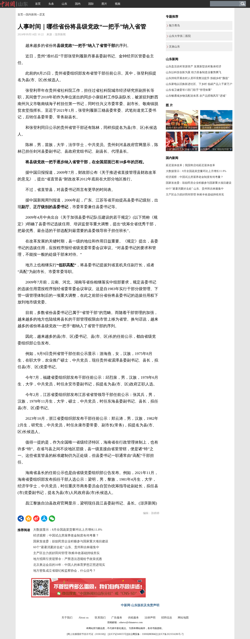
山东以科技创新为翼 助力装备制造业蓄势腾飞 (193, 72)
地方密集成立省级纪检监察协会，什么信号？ (64, 570)
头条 (51, 3)
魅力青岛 (174, 25)
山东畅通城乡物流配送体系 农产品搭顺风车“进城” (196, 95)
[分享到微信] (52, 518)
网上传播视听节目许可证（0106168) (86, 634)
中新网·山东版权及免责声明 (140, 605)
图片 (104, 3)
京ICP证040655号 (117, 634)
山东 (64, 3)
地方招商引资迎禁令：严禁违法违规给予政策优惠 (67, 559)
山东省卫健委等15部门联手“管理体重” (189, 89)
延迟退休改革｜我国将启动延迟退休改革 (190, 165)
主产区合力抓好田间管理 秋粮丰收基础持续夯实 (66, 553)
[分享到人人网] (44, 518)
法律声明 (150, 617)
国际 (91, 3)
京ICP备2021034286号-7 (170, 634)
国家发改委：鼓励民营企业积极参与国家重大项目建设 (70, 541)
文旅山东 (174, 46)
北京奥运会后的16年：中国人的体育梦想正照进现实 (69, 564)
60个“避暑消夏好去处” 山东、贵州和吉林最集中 (66, 547)
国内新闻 (31, 14)
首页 (38, 3)
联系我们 (100, 617)
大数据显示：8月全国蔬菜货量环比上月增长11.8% (67, 529)
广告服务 (116, 617)
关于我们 (67, 617)
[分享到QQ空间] (28, 518)
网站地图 (183, 617)
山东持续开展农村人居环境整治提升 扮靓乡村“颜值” (197, 78)
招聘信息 (166, 617)
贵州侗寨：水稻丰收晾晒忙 (216, 127)
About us (83, 617)
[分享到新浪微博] (36, 518)
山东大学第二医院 (180, 36)
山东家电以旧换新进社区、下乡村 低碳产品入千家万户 (199, 84)
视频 (117, 3)
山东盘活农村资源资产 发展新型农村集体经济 (193, 66)
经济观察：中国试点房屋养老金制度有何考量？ (66, 535)
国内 (77, 3)
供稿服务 (133, 617)
